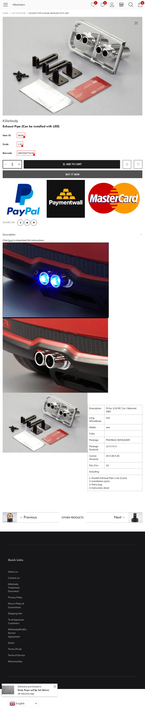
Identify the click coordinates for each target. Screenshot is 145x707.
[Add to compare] (127, 164)
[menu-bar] (7, 4)
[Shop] (121, 4)
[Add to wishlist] (138, 164)
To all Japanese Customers (16, 621)
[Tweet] (27, 223)
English (20, 703)
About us (13, 571)
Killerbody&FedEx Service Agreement (16, 633)
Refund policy (15, 661)
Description (9, 234)
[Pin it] (34, 223)
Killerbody (10, 121)
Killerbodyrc (19, 4)
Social (11, 642)
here (10, 240)
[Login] (112, 4)
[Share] (20, 223)
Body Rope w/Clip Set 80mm (33, 690)
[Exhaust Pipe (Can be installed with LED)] (72, 66)
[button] (5, 66)
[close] (54, 686)
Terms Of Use (15, 649)
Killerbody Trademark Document (14, 588)
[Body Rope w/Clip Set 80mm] (8, 690)
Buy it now (72, 174)
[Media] (136, 23)
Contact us (13, 577)
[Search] (130, 4)
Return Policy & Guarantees (16, 605)
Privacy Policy (15, 597)
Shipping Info (15, 613)
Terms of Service (16, 655)
